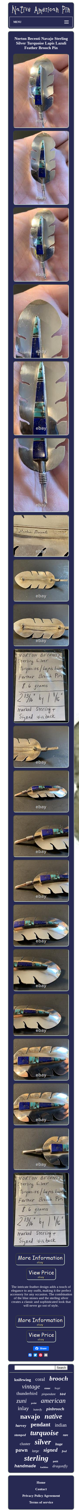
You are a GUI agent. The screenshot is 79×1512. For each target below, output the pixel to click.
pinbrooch (55, 1409)
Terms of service (41, 1502)
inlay (23, 1408)
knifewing (22, 1379)
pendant (40, 1424)
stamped (20, 1435)
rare (65, 1435)
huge (59, 1444)
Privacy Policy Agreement (41, 1495)
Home (41, 1482)
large (35, 1451)
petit (55, 1461)
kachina (44, 1467)
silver (43, 1442)
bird (63, 1394)
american (53, 1400)
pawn (22, 1450)
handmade (25, 1466)
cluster (25, 1444)
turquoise (44, 1433)
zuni (21, 1401)
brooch (58, 1378)
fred (64, 1451)
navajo (30, 1416)
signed (50, 1450)
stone (47, 1388)
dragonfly (60, 1466)
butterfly (37, 1409)
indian (61, 1425)
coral (40, 1379)
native (53, 1416)
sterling (36, 1458)
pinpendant (49, 1394)
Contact (41, 1489)
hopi (57, 1388)
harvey (21, 1425)
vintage (31, 1386)
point (33, 1403)
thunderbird (26, 1393)
